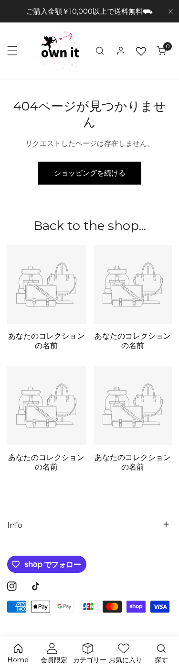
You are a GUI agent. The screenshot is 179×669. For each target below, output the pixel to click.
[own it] (60, 51)
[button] (161, 50)
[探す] (99, 50)
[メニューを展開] (12, 50)
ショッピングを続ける (90, 172)
